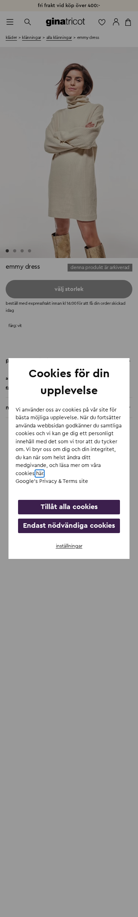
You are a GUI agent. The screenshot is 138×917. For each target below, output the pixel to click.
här (39, 473)
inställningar (69, 546)
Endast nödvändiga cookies (69, 525)
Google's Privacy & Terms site (52, 481)
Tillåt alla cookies (69, 506)
